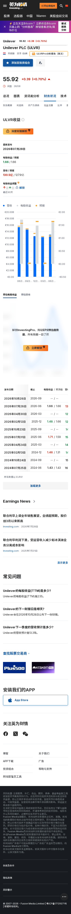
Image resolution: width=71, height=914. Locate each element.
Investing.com (11, 526)
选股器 (18, 16)
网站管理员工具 (12, 776)
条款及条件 (8, 865)
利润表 (20, 105)
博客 (5, 753)
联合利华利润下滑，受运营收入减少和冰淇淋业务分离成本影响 (35, 542)
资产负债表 (33, 105)
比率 (60, 105)
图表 (17, 96)
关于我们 (44, 753)
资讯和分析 (31, 96)
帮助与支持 (45, 768)
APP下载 (8, 761)
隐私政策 (7, 877)
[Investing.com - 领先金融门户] (18, 5)
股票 (7, 16)
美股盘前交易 (59, 16)
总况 (6, 96)
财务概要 (7, 105)
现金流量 (48, 105)
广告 (41, 761)
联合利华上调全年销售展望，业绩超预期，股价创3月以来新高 (35, 518)
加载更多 (35, 485)
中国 (30, 16)
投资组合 (8, 768)
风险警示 (7, 889)
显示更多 (62, 562)
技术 (64, 96)
